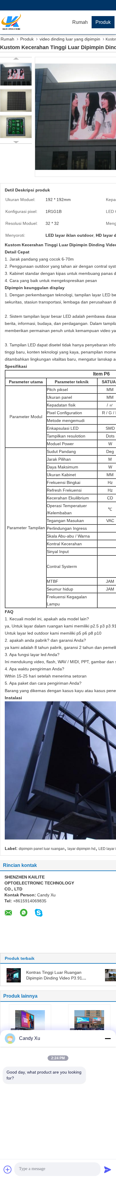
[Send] (107, 1169)
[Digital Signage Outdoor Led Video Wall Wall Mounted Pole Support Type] (30, 1021)
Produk (103, 22)
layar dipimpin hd (81, 849)
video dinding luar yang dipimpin (70, 39)
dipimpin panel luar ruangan (42, 849)
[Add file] (8, 1169)
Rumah (80, 22)
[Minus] (107, 1038)
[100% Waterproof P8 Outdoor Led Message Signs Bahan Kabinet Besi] (89, 1021)
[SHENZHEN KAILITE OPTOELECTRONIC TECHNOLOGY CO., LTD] (34, 22)
